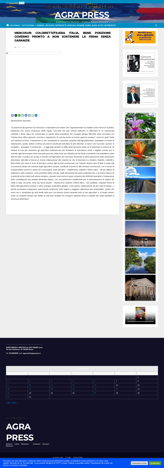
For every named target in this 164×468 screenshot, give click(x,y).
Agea (94, 25)
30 (8, 397)
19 (73, 389)
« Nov (8, 402)
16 (8, 389)
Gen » (14, 402)
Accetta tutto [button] (155, 463)
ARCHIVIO (50, 25)
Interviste (110, 25)
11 (52, 385)
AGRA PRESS (82, 15)
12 (73, 385)
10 (30, 385)
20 (95, 389)
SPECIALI (71, 25)
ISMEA (88, 25)
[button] (156, 25)
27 (95, 393)
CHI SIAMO (15, 25)
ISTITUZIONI (28, 25)
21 (117, 389)
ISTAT (101, 25)
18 (52, 389)
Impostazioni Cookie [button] (139, 463)
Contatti (68, 457)
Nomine (80, 25)
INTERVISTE (61, 25)
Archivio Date (78, 457)
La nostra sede (58, 457)
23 (8, 393)
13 (95, 385)
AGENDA (40, 25)
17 (30, 389)
